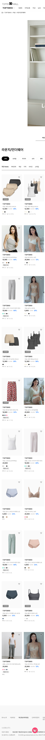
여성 (34, 8)
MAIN (20, 8)
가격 (25, 167)
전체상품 (27, 8)
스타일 (37, 167)
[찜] (19, 177)
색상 (20, 167)
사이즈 (30, 167)
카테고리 (13, 167)
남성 (39, 8)
